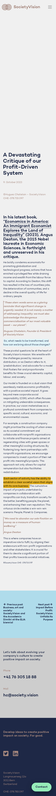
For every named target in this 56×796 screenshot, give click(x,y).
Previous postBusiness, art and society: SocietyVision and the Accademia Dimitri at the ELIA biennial (14, 613)
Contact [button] (41, 787)
